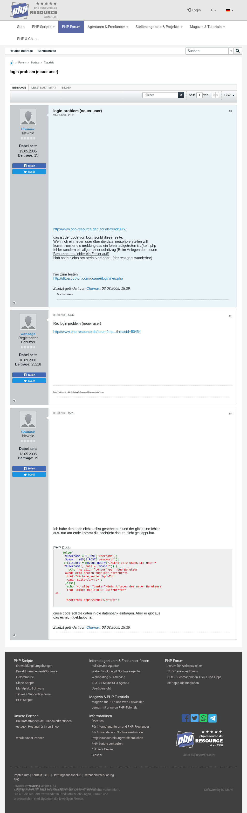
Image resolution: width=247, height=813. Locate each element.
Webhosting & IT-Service (108, 677)
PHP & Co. (26, 39)
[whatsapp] (203, 720)
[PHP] (34, 9)
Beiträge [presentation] (19, 87)
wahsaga (28, 334)
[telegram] (212, 719)
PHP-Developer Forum (182, 671)
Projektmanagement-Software (36, 671)
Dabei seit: (28, 146)
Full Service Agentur (105, 666)
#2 (230, 316)
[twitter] (195, 720)
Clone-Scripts (25, 683)
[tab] (19, 87)
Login (196, 10)
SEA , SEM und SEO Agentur (110, 683)
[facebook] (186, 720)
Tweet (31, 171)
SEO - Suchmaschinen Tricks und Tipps (194, 677)
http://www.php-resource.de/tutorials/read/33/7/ (89, 229)
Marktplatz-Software (30, 688)
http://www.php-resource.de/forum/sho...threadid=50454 (97, 332)
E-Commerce (25, 677)
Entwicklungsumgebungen (34, 666)
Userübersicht (101, 688)
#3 (230, 414)
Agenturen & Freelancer (107, 27)
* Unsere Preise (102, 749)
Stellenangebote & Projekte (158, 27)
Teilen (31, 165)
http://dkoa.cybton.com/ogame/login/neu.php (88, 278)
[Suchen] (237, 51)
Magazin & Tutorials (206, 27)
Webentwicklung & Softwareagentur (116, 671)
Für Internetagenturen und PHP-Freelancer (120, 726)
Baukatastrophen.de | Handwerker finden (44, 721)
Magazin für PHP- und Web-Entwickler (118, 702)
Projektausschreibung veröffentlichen (117, 738)
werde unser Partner (30, 738)
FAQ (16, 779)
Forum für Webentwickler (184, 666)
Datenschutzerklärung (99, 775)
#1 (230, 111)
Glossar (97, 755)
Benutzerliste (47, 51)
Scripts (35, 62)
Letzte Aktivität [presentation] (43, 87)
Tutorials (49, 62)
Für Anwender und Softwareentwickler (118, 732)
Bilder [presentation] (66, 87)
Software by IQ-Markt (218, 790)
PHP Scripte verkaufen (107, 743)
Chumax (28, 129)
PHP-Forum (71, 27)
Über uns (98, 721)
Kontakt (37, 775)
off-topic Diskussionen (183, 683)
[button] (213, 10)
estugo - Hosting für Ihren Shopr (38, 726)
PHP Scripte (42, 27)
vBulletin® (34, 785)
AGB (47, 775)
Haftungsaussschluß (67, 775)
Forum (22, 62)
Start (21, 27)
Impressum (21, 775)
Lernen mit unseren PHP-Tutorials (114, 707)
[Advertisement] (142, 173)
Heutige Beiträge (21, 51)
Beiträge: (25, 155)
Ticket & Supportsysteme (33, 694)
